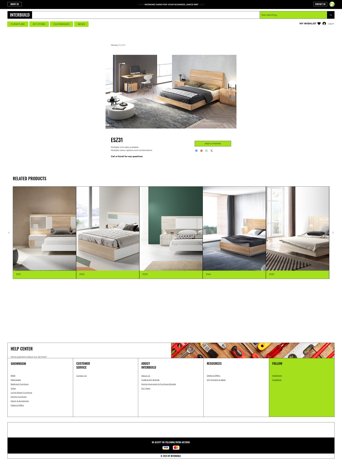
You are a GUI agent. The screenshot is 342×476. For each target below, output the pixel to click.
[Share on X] (211, 150)
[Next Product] (333, 232)
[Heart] (319, 23)
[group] (171, 232)
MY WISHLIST (308, 23)
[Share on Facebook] (196, 150)
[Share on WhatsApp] (206, 150)
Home (114, 45)
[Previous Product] (9, 232)
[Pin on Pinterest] (201, 150)
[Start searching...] (330, 15)
